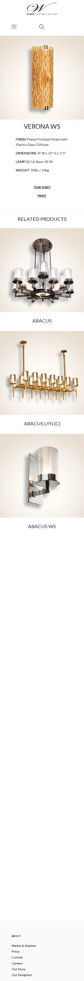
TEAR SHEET (42, 187)
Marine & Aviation (24, 945)
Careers (17, 963)
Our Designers (22, 975)
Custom (17, 957)
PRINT (42, 196)
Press (16, 951)
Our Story (19, 969)
